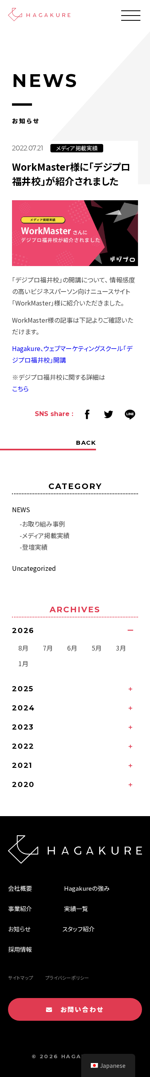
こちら (20, 388)
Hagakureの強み (87, 888)
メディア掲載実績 (46, 535)
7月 (48, 648)
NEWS (21, 509)
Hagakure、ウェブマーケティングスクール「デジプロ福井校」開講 (72, 354)
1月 (23, 663)
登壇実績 (35, 547)
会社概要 (20, 888)
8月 (23, 648)
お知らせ (19, 929)
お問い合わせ (78, 1009)
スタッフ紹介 (78, 929)
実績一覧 (76, 908)
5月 (97, 648)
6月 (72, 648)
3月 (121, 648)
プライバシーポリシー (67, 977)
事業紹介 (20, 908)
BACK (86, 442)
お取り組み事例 (43, 524)
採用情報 (20, 949)
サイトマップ (20, 977)
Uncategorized (34, 568)
